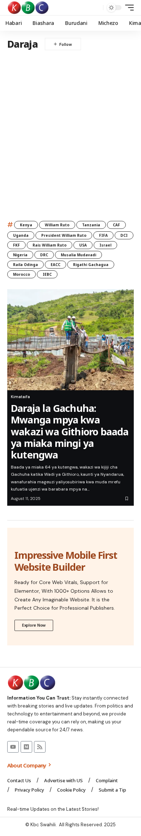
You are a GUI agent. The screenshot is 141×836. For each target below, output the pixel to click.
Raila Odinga (25, 264)
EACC (55, 264)
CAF (116, 224)
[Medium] (26, 747)
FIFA (103, 235)
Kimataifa (20, 396)
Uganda (21, 235)
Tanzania (91, 224)
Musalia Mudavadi (78, 254)
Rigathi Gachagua (90, 264)
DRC (44, 254)
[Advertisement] (70, 131)
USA (83, 245)
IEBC (47, 274)
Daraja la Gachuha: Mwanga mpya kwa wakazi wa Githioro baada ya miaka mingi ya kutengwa (70, 431)
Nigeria (20, 254)
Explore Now (34, 625)
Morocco (21, 274)
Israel (105, 245)
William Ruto (57, 224)
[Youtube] (13, 747)
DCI (124, 235)
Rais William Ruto (50, 245)
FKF (16, 245)
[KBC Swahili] (28, 7)
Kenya (26, 224)
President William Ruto (63, 235)
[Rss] (40, 747)
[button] (96, 7)
